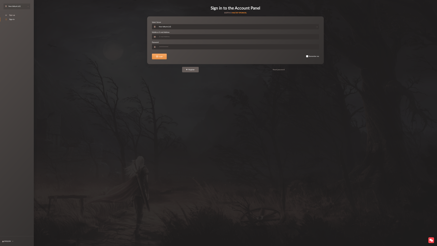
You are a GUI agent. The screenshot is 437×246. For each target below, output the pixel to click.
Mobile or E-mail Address (160, 32)
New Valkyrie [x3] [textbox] (165, 27)
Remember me (314, 56)
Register (191, 70)
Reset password (279, 70)
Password (155, 42)
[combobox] (238, 26)
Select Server (156, 22)
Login (161, 56)
